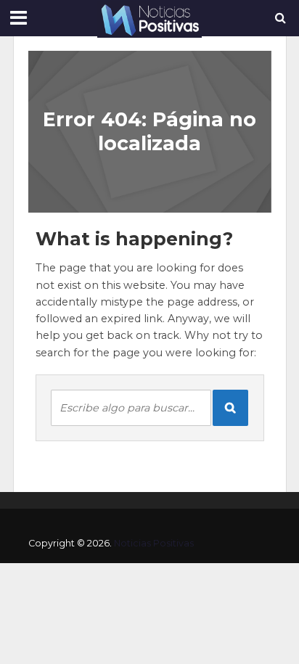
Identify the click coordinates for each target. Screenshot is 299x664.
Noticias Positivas (154, 543)
